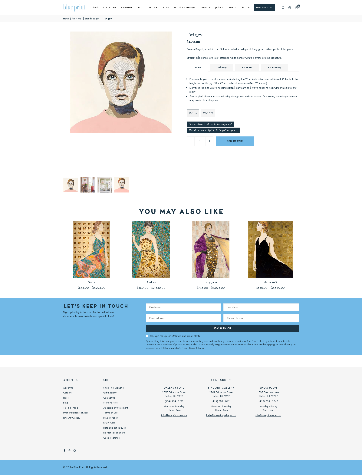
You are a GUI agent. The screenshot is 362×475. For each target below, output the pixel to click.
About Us (68, 388)
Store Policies (110, 402)
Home (66, 18)
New (96, 7)
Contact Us (109, 398)
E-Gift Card (109, 422)
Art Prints (76, 18)
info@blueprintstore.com (174, 415)
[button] (296, 8)
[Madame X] (270, 249)
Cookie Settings (111, 438)
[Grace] (91, 249)
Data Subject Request (114, 428)
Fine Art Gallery (71, 418)
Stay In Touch (222, 328)
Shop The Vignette (113, 388)
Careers (67, 392)
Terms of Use (110, 412)
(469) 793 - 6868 (268, 401)
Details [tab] (197, 67)
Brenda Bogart (92, 18)
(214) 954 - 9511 (174, 401)
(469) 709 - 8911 (221, 401)
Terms (201, 348)
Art (139, 7)
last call (246, 7)
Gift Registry (264, 7)
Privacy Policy (188, 348)
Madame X (270, 282)
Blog (65, 402)
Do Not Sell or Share (114, 432)
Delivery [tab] (221, 67)
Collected (110, 7)
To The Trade (70, 408)
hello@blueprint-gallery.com (221, 415)
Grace (91, 282)
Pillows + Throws (184, 7)
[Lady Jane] (211, 249)
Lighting (151, 7)
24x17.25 (208, 113)
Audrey (151, 282)
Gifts (232, 7)
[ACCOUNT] (290, 8)
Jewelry (220, 7)
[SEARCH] (283, 8)
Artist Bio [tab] (247, 67)
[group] (120, 82)
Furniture (127, 7)
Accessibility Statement (115, 408)
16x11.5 (193, 113)
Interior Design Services (75, 412)
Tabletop (205, 7)
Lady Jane (211, 282)
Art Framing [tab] (275, 67)
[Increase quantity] (209, 141)
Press (65, 398)
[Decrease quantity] (190, 141)
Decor (165, 7)
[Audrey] (151, 249)
